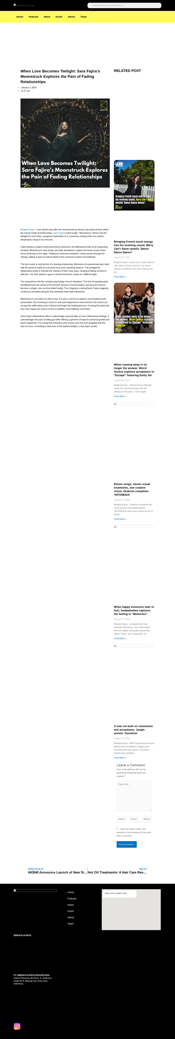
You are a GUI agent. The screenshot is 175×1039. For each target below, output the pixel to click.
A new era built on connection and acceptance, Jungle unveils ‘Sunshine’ (133, 730)
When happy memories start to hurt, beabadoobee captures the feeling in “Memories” (134, 610)
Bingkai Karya (27, 229)
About (71, 16)
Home (19, 16)
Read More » (120, 277)
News (47, 16)
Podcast (33, 16)
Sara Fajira (58, 233)
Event (59, 16)
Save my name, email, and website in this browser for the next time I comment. (134, 832)
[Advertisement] (82, 43)
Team (83, 16)
